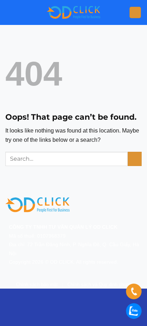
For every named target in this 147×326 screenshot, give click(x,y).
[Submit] (135, 159)
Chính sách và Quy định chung (99, 284)
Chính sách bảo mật (37, 284)
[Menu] (135, 13)
